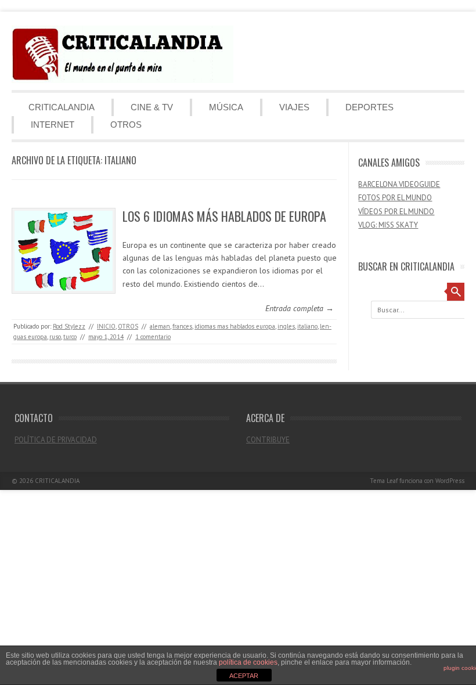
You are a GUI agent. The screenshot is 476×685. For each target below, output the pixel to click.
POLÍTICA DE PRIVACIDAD (56, 440)
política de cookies (248, 662)
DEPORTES (369, 107)
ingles (286, 326)
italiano (307, 326)
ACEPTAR (243, 675)
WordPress (449, 481)
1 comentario (153, 337)
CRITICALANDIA (61, 107)
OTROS (126, 124)
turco (70, 337)
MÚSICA (226, 107)
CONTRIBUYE (268, 440)
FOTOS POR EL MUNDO (395, 198)
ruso (55, 337)
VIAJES (294, 107)
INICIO (106, 326)
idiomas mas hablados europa (234, 326)
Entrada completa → (299, 308)
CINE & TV (152, 107)
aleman (160, 326)
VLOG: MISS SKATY (388, 225)
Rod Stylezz (69, 326)
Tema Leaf (384, 481)
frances (182, 326)
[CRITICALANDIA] (122, 80)
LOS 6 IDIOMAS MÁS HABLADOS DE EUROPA (224, 216)
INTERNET (52, 124)
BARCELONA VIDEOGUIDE (399, 184)
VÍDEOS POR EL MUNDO (396, 212)
